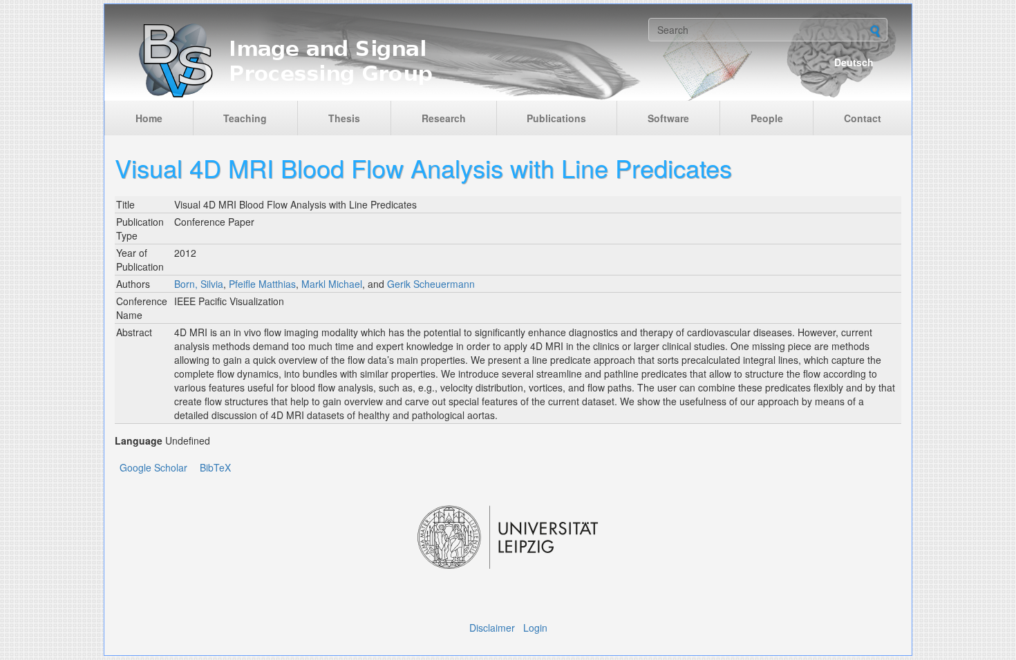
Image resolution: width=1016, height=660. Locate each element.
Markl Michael (331, 284)
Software (668, 118)
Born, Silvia (198, 284)
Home (148, 118)
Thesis (344, 118)
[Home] (378, 59)
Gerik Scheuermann (431, 284)
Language (138, 440)
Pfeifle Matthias (262, 284)
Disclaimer (492, 627)
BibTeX (215, 467)
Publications (556, 118)
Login (535, 627)
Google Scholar (153, 467)
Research (444, 118)
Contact (862, 118)
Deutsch (854, 62)
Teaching (245, 118)
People (767, 118)
